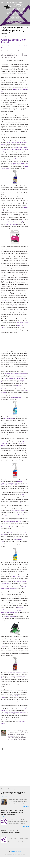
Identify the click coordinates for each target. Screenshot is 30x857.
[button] (28, 28)
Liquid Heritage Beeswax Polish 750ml (12, 521)
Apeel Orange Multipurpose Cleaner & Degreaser (14, 221)
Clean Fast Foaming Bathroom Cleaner (15, 672)
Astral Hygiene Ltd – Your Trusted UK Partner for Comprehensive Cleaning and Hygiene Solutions (12, 812)
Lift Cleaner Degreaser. (8, 378)
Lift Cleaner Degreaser (19, 378)
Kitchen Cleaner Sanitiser (11, 224)
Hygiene (21, 45)
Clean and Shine (16, 576)
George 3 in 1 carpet (10, 616)
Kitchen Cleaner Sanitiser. (13, 142)
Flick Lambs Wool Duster (21, 507)
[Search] (28, 3)
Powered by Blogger (16, 851)
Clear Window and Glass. (14, 532)
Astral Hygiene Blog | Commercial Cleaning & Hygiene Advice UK (15, 4)
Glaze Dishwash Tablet (19, 133)
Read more (25, 806)
